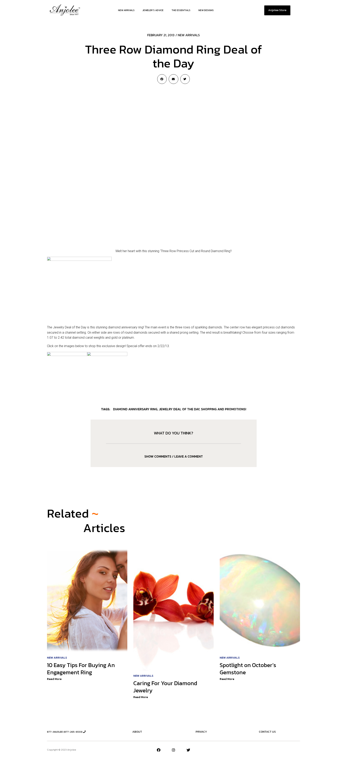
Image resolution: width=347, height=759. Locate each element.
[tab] (173, 456)
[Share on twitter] (185, 79)
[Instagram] (173, 750)
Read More (54, 679)
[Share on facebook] (162, 79)
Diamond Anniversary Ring (135, 409)
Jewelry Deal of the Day (179, 409)
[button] (277, 10)
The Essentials (180, 10)
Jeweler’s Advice (153, 10)
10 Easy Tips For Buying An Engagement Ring (81, 668)
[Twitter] (188, 750)
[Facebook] (158, 750)
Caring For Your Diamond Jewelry (165, 687)
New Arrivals (126, 10)
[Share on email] (173, 79)
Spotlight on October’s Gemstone (248, 668)
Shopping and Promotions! (223, 409)
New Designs (206, 10)
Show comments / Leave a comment (173, 456)
